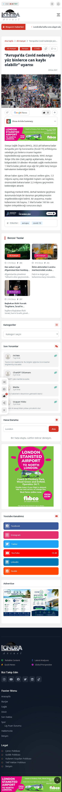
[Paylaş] (7, 112)
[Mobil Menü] (58, 15)
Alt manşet (21, 41)
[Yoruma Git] (55, 355)
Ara (54, 428)
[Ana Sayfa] (4, 389)
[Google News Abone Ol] (20, 112)
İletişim (4, 736)
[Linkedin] (32, 679)
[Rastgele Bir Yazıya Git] (4, 382)
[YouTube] (11, 679)
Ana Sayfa (9, 41)
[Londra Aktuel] (10, 14)
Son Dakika (6, 717)
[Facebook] (18, 679)
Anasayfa (5, 696)
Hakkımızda (6, 731)
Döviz (4, 712)
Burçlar (4, 701)
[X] (25, 679)
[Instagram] (4, 679)
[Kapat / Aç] (4, 410)
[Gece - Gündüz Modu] (52, 5)
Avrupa (25, 48)
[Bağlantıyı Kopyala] (45, 48)
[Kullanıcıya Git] (8, 356)
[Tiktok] (39, 679)
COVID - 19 (38, 48)
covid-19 (37, 223)
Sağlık (4, 706)
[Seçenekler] (54, 112)
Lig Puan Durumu (13, 725)
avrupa (25, 223)
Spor (3, 722)
